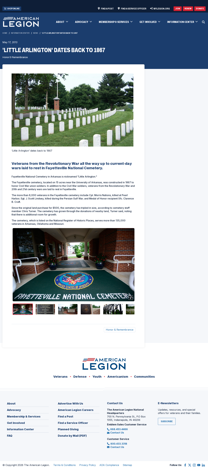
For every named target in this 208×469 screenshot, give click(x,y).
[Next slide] (128, 265)
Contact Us (117, 432)
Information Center (20, 33)
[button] (62, 22)
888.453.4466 (119, 429)
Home (4, 33)
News (35, 33)
